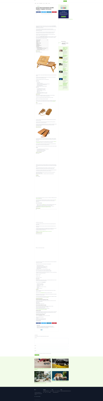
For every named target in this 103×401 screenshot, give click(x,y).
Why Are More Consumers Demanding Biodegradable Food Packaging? (65, 69)
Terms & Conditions (55, 392)
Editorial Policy (58, 392)
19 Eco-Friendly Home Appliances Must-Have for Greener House (45, 231)
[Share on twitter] (43, 12)
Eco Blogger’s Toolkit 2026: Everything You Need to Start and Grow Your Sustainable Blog (65, 84)
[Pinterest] (38, 396)
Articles (35, 3)
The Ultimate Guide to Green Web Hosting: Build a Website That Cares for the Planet (65, 77)
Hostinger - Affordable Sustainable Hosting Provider (65, 43)
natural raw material (38, 198)
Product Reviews (40, 3)
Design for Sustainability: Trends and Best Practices (65, 62)
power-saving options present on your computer (42, 309)
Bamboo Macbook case (39, 42)
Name (35, 345)
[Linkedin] (41, 329)
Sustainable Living (44, 392)
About (44, 3)
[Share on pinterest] (54, 12)
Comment (36, 337)
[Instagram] (37, 396)
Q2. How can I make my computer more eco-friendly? (42, 48)
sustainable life (53, 101)
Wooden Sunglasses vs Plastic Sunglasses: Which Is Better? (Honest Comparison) (65, 48)
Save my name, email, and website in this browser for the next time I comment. (43, 353)
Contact (49, 3)
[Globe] (40, 329)
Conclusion (38, 46)
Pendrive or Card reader (39, 43)
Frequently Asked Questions (39, 47)
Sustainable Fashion (46, 392)
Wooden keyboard (38, 44)
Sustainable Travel (47, 392)
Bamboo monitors (38, 41)
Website (35, 350)
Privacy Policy (56, 392)
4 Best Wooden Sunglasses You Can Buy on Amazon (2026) (65, 56)
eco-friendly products (42, 292)
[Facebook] (34, 396)
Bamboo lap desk (38, 40)
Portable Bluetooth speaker (39, 45)
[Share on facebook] (38, 12)
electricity (44, 204)
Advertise (46, 3)
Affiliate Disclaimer (54, 392)
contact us (48, 297)
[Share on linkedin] (48, 12)
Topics (37, 3)
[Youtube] (36, 396)
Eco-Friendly (38, 6)
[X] (35, 396)
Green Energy (50, 392)
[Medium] (39, 396)
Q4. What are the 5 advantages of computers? (41, 49)
